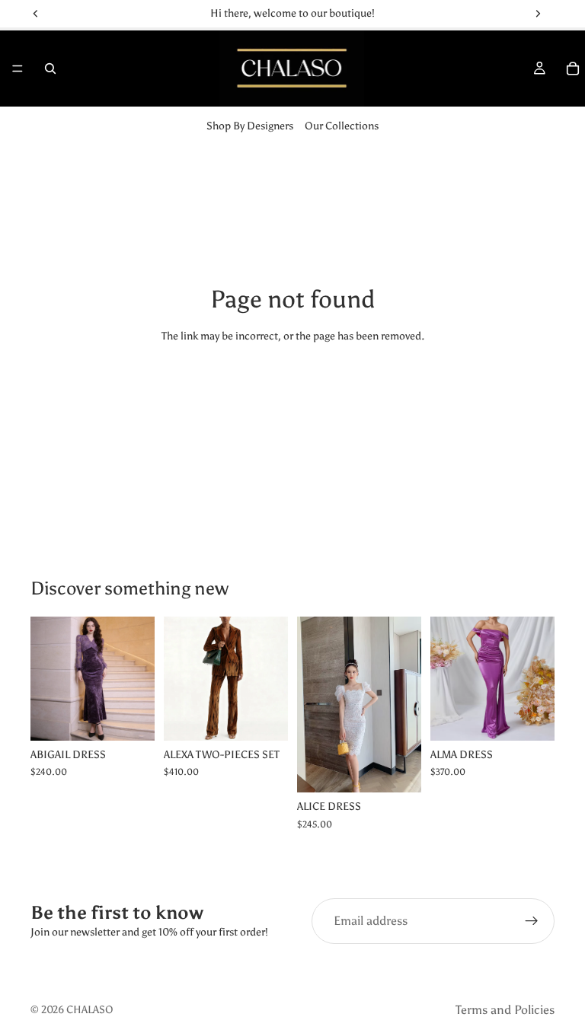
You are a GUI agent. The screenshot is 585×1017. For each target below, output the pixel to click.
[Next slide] (271, 678)
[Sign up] (532, 921)
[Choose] (131, 717)
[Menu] (17, 68)
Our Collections (342, 126)
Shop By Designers (249, 126)
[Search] (50, 68)
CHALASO (89, 1009)
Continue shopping (292, 393)
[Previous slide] (180, 678)
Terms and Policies (505, 1010)
